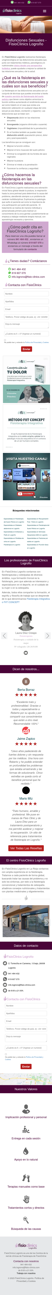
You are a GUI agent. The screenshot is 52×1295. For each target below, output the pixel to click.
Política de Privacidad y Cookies (37, 342)
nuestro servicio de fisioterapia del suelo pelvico (23, 98)
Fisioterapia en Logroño (12, 545)
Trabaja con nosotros (26, 1273)
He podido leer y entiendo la (26, 342)
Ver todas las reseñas (26, 848)
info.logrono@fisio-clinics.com (28, 276)
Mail (25, 653)
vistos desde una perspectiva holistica (22, 67)
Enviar (26, 349)
